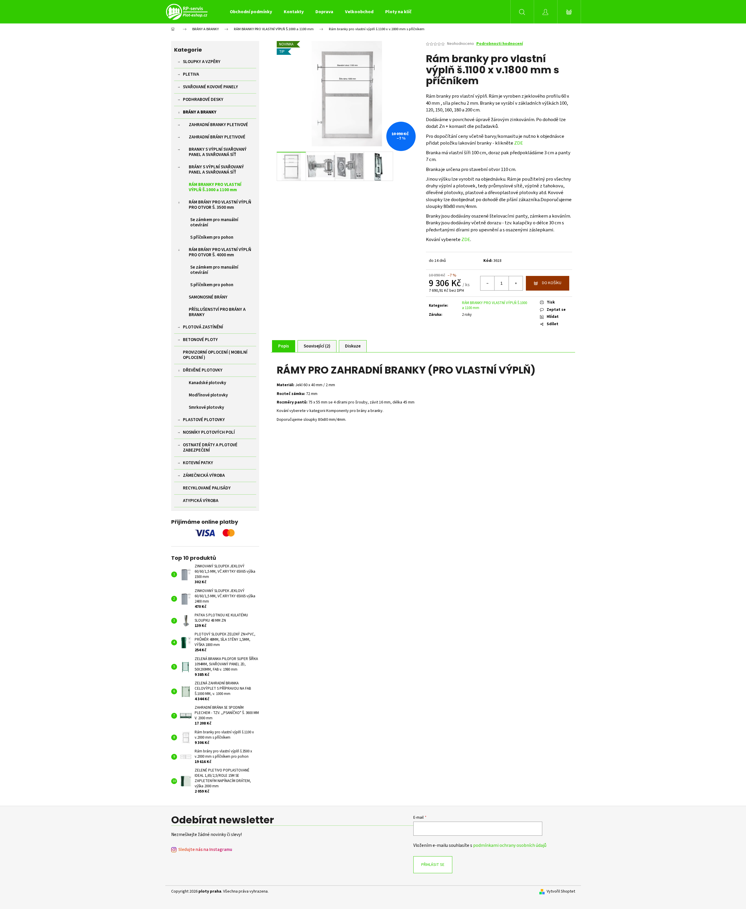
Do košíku (551, 283)
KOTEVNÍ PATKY (198, 463)
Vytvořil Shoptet (561, 891)
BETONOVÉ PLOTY (200, 340)
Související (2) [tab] (317, 346)
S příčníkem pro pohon (211, 237)
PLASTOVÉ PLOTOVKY (204, 420)
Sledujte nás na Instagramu (205, 850)
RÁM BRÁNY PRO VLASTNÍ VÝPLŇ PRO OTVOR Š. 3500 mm (220, 205)
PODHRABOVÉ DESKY (203, 99)
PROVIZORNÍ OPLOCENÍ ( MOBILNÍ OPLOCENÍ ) (215, 355)
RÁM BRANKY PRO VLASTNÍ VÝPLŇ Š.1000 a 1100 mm (215, 187)
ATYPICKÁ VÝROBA (200, 501)
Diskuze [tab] (353, 346)
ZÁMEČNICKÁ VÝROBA (204, 475)
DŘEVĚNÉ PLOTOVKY (202, 370)
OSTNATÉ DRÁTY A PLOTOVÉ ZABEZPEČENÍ (210, 447)
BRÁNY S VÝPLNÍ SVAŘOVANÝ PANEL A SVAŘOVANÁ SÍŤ (216, 169)
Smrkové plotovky (206, 407)
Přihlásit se (432, 865)
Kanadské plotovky (207, 383)
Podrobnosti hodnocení (499, 44)
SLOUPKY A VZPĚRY (201, 62)
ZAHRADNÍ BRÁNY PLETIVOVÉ (217, 137)
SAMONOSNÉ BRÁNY (208, 297)
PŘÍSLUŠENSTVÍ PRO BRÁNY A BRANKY (217, 312)
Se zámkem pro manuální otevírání (214, 222)
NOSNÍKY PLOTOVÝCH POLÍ (209, 432)
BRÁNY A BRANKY (199, 112)
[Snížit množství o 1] (487, 283)
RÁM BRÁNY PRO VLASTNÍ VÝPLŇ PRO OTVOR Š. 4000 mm (220, 252)
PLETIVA (191, 74)
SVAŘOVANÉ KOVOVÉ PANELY (210, 87)
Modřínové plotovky (208, 395)
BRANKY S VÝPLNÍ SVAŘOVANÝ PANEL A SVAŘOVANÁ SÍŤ (218, 152)
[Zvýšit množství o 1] (516, 283)
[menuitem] (251, 11)
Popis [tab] (283, 346)
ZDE (518, 143)
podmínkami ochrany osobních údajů (509, 845)
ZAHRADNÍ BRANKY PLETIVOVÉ (218, 125)
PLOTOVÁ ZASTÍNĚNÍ (203, 327)
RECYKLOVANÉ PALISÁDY (207, 488)
